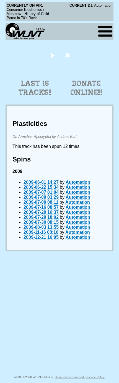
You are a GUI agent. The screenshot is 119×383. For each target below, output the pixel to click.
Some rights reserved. (70, 377)
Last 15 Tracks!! (35, 88)
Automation (78, 182)
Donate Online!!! (86, 88)
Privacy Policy (95, 377)
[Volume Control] (68, 55)
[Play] (52, 55)
